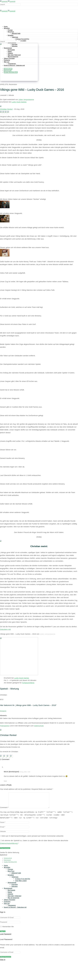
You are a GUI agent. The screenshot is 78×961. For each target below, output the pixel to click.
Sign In (2, 960)
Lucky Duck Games (19, 102)
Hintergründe (12, 882)
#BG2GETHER (16, 33)
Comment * (4, 807)
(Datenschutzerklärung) (9, 843)
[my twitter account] (6, 112)
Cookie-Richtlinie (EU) (10, 862)
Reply (5, 781)
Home (6, 26)
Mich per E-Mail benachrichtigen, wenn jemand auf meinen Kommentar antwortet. (33, 836)
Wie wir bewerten (13, 898)
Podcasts (7, 901)
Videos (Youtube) (9, 900)
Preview (10, 30)
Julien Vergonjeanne (26, 100)
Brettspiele (11, 890)
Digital (10, 892)
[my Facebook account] (3, 112)
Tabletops (15, 37)
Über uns (7, 903)
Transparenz (5, 726)
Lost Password (5, 934)
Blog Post (11, 31)
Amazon (3, 711)
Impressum (7, 860)
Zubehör (10, 894)
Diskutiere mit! (5, 629)
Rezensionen (8, 888)
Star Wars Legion (21, 40)
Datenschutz (39, 726)
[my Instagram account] (1, 112)
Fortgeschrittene (28, 683)
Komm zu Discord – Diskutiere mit (15, 907)
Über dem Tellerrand (14, 896)
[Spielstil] (7, 1)
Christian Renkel (6, 109)
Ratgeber (11, 35)
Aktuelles (7, 28)
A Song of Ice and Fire (22, 39)
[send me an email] (8, 112)
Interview (14, 884)
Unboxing (14, 886)
